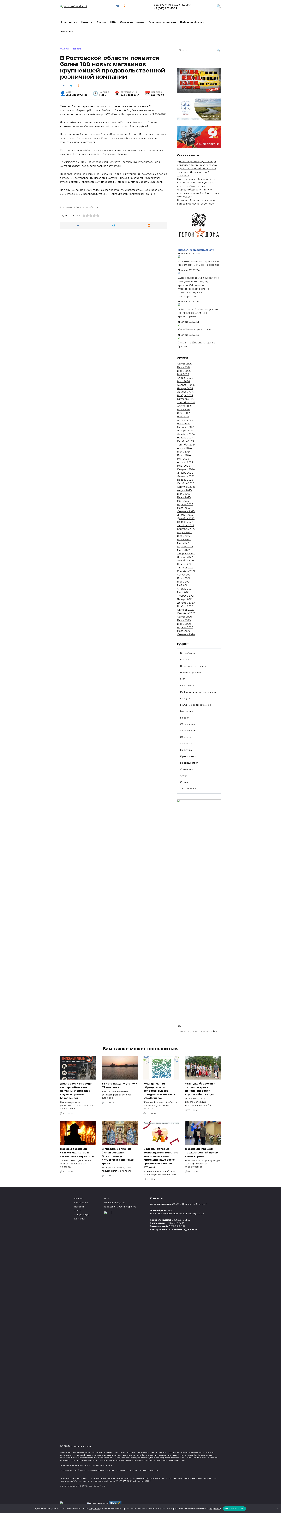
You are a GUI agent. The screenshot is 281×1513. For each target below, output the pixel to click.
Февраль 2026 (186, 385)
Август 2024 (184, 448)
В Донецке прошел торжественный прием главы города (201, 1152)
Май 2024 (183, 458)
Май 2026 (183, 374)
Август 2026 (184, 363)
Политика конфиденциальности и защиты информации (86, 1465)
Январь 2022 (185, 557)
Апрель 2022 (185, 546)
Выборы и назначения (193, 666)
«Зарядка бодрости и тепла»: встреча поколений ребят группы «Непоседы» (198, 193)
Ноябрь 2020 (185, 606)
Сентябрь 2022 (186, 529)
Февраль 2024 (186, 469)
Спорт (183, 775)
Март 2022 (183, 550)
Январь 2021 (184, 599)
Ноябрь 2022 (185, 522)
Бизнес (184, 659)
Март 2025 (183, 423)
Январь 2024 (185, 472)
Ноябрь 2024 (185, 437)
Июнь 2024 (184, 455)
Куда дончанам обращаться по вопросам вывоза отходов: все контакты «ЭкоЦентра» (196, 183)
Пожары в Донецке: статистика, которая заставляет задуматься (77, 1152)
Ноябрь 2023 (185, 479)
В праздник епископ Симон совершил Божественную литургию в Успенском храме (118, 1156)
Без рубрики (187, 653)
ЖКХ (182, 679)
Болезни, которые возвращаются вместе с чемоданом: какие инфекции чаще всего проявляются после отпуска (160, 1157)
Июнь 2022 (184, 539)
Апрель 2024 (185, 462)
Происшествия (189, 762)
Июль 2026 (183, 367)
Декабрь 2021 (185, 560)
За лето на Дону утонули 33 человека (119, 1085)
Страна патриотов (132, 22)
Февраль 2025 (186, 427)
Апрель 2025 (185, 420)
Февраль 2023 (186, 511)
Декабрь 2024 (186, 434)
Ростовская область (87, 207)
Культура (185, 698)
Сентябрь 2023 (186, 486)
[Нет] (277, 1508)
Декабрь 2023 (186, 476)
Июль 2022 (184, 536)
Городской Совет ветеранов (120, 1206)
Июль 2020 (184, 620)
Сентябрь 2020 (186, 613)
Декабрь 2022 (186, 518)
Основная (186, 743)
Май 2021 (182, 585)
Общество (186, 737)
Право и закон (188, 756)
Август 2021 (184, 574)
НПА (113, 22)
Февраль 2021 (185, 595)
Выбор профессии (192, 22)
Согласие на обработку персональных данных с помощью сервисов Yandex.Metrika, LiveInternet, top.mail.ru (109, 1470)
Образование (188, 724)
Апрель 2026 (185, 378)
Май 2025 (183, 416)
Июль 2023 (184, 493)
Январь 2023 (185, 515)
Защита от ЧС (188, 685)
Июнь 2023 (184, 497)
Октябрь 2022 (185, 525)
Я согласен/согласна (234, 1508)
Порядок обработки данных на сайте (167, 1460)
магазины (67, 207)
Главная (78, 1198)
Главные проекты (190, 672)
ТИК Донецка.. (188, 788)
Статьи (101, 22)
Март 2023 (183, 508)
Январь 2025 (185, 430)
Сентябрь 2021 (186, 571)
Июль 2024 (184, 451)
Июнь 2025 (184, 413)
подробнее (94, 1508)
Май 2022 (183, 543)
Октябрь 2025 (185, 399)
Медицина (186, 711)
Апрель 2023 (185, 504)
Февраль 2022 (186, 553)
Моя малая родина (114, 1202)
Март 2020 (183, 631)
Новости (86, 22)
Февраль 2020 (186, 634)
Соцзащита (186, 769)
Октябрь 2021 (185, 567)
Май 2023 (183, 501)
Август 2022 (184, 532)
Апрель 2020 (185, 627)
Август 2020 (184, 616)
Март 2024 (183, 465)
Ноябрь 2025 (185, 395)
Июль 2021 (183, 578)
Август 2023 (184, 490)
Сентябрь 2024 (186, 444)
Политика (186, 750)
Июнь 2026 (184, 371)
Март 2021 (183, 592)
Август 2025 (184, 406)
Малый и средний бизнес (195, 704)
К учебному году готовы (194, 329)
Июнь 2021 (183, 581)
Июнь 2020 (184, 623)
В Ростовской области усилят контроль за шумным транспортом (198, 313)
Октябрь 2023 (185, 483)
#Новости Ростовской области (196, 250)
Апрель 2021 (184, 588)
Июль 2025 (183, 409)
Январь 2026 (185, 388)
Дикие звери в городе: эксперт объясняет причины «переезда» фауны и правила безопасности (197, 165)
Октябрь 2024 (185, 441)
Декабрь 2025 (185, 392)
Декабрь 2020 (186, 602)
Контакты (67, 31)
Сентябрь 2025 (186, 402)
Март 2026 (183, 381)
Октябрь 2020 (185, 609)
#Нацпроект (69, 22)
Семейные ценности (162, 22)
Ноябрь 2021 (184, 564)
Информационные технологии (198, 692)
